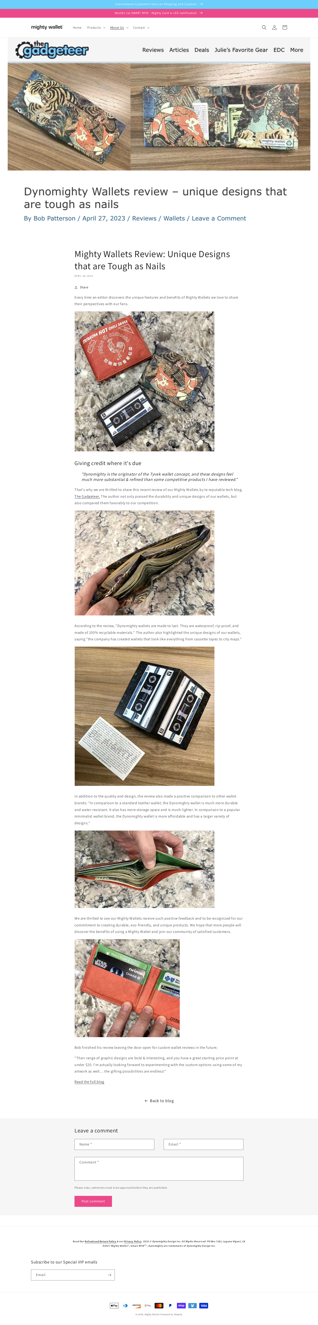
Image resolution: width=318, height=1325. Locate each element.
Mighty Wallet (152, 1314)
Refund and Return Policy (100, 1241)
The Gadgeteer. (87, 496)
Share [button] (84, 287)
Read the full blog (89, 1081)
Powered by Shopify (171, 1314)
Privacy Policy (132, 1241)
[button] (96, 27)
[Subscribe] (109, 1275)
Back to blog (162, 1100)
